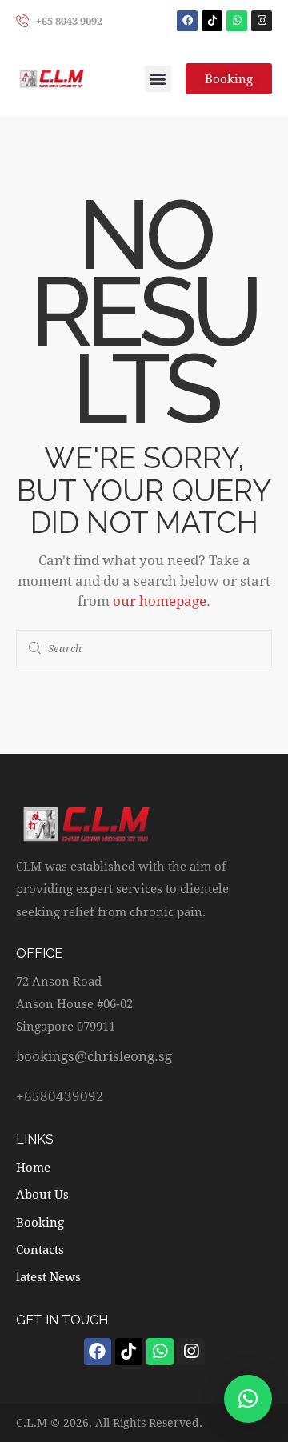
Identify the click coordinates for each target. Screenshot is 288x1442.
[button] (158, 79)
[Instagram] (261, 20)
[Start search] (35, 649)
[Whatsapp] (236, 20)
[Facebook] (187, 20)
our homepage (159, 600)
